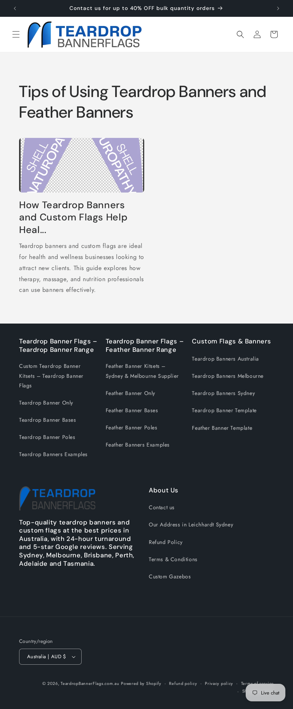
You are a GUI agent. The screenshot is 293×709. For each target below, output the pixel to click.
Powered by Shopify (141, 683)
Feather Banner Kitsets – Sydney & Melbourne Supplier (142, 370)
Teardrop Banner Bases (47, 420)
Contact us (162, 507)
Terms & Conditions (173, 559)
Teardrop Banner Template (224, 410)
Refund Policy (166, 542)
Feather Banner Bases (132, 410)
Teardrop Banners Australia (225, 359)
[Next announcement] (278, 8)
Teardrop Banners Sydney (223, 393)
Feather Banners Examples (138, 444)
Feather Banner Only (130, 393)
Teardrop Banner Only (46, 402)
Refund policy (183, 683)
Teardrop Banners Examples (53, 454)
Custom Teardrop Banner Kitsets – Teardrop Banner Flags (51, 375)
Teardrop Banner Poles (47, 437)
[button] (16, 34)
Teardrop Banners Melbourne (228, 376)
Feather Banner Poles (132, 427)
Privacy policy (219, 683)
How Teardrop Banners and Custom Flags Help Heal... (73, 217)
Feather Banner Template (222, 428)
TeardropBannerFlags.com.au (90, 683)
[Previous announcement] (14, 8)
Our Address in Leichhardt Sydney (191, 524)
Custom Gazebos (170, 576)
